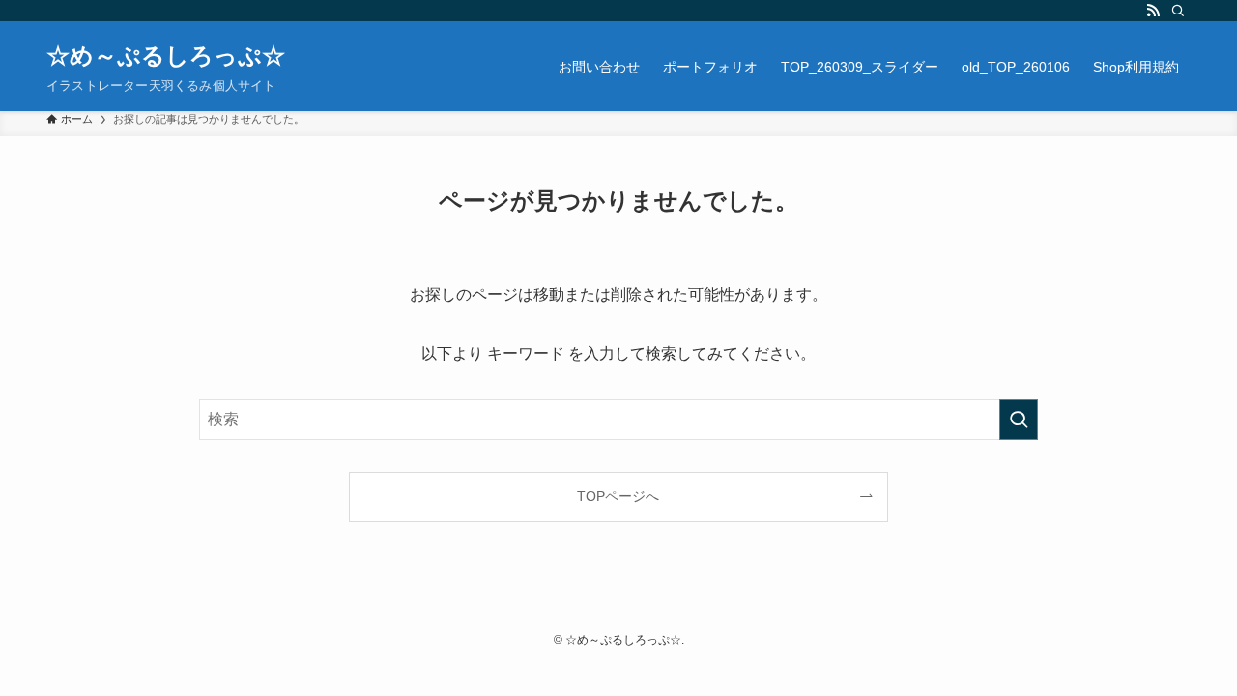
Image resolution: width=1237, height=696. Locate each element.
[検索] (1178, 10)
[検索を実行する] (1018, 419)
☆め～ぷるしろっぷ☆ (165, 56)
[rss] (1152, 10)
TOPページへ (618, 496)
